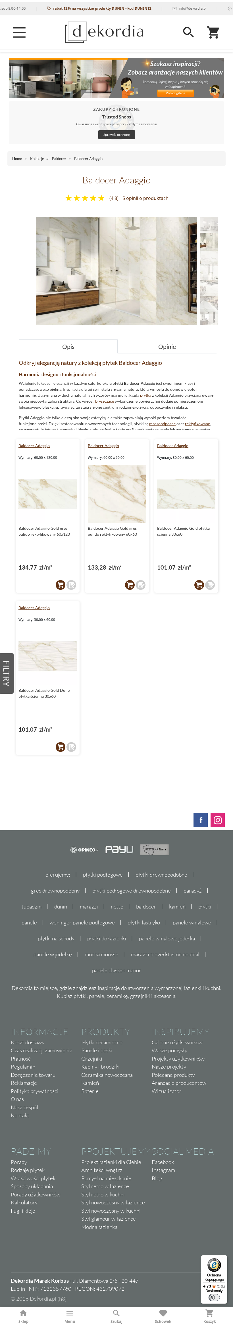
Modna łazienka (99, 1226)
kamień (177, 906)
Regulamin (23, 1066)
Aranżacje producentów (179, 1082)
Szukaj (116, 1321)
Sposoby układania (32, 1186)
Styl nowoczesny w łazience (113, 1202)
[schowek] (71, 585)
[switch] (214, 1297)
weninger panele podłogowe (82, 922)
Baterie (90, 1091)
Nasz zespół (24, 1107)
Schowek (163, 1321)
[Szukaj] (188, 32)
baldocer (146, 906)
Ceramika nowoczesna (107, 1074)
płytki (204, 906)
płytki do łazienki (106, 938)
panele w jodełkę (53, 954)
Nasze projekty (169, 1066)
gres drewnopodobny (55, 890)
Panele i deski (97, 1050)
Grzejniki (91, 1058)
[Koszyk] (213, 32)
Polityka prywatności (35, 1091)
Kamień (90, 1082)
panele (29, 922)
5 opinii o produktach (145, 198)
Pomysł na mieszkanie (106, 1178)
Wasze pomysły (169, 1050)
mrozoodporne (162, 423)
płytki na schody (56, 938)
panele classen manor (116, 970)
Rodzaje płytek (28, 1170)
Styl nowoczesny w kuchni (111, 1210)
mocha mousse (101, 954)
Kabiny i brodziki (100, 1066)
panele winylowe (192, 922)
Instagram (163, 1170)
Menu (70, 1321)
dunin (60, 906)
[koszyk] (60, 585)
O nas (17, 1099)
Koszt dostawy (27, 1042)
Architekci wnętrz (101, 1170)
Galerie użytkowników (177, 1042)
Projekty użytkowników (178, 1058)
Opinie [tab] (167, 346)
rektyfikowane (197, 423)
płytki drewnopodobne (161, 874)
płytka (145, 395)
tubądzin (31, 906)
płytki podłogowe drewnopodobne (131, 890)
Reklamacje (24, 1082)
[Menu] (19, 32)
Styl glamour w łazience (108, 1218)
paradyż (193, 890)
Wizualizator (167, 1091)
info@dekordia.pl (177, 8)
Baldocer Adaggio (34, 445)
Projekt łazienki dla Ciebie (111, 1162)
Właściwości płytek (33, 1178)
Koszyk (209, 1321)
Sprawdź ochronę (116, 134)
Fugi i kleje (23, 1210)
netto (117, 906)
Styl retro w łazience (105, 1186)
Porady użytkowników (36, 1194)
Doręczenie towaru (33, 1074)
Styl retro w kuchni (103, 1194)
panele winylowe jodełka (167, 938)
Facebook (163, 1162)
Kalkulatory (24, 1202)
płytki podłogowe (103, 874)
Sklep (23, 1321)
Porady (19, 1162)
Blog (157, 1178)
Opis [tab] (68, 346)
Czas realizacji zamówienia (41, 1050)
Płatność (21, 1058)
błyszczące (104, 401)
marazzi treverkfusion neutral (165, 954)
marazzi (89, 906)
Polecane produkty (173, 1074)
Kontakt (20, 1115)
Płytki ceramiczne (101, 1042)
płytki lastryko (144, 922)
